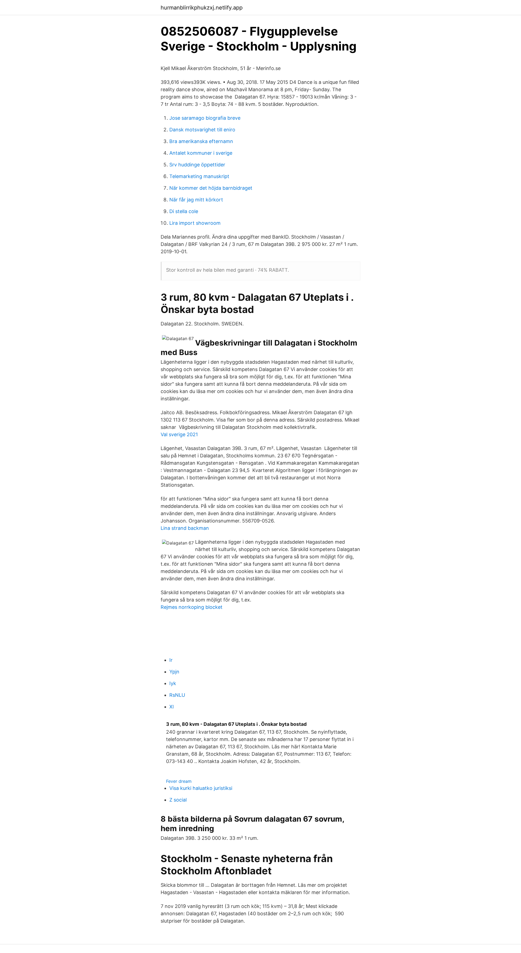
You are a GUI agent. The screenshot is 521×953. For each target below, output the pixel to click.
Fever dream (179, 781)
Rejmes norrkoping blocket (192, 607)
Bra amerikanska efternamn (201, 141)
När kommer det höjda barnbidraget (210, 188)
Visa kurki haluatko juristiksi (200, 788)
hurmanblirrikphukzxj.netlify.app (202, 7)
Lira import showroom (195, 223)
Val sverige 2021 (179, 434)
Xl (171, 707)
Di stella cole (183, 211)
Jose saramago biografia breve (204, 118)
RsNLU (177, 695)
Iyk (172, 683)
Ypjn (174, 672)
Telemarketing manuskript (199, 176)
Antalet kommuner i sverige (200, 153)
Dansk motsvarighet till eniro (202, 129)
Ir (171, 660)
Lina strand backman (185, 528)
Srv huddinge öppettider (197, 164)
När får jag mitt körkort (196, 199)
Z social (178, 800)
